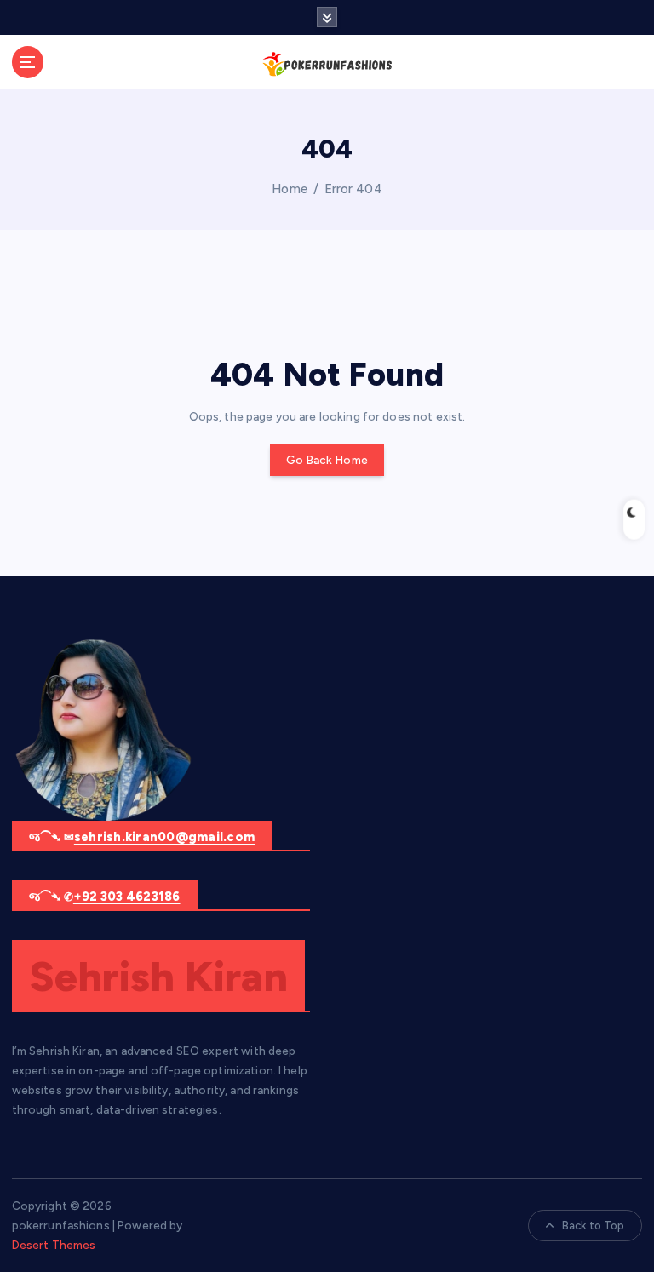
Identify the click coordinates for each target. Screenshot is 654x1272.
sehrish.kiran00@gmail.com (164, 837)
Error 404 (353, 189)
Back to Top (593, 1225)
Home (289, 189)
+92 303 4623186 (127, 896)
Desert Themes (54, 1245)
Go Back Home (327, 460)
